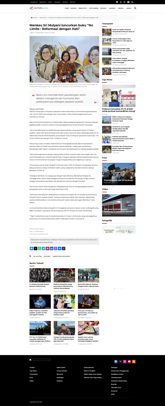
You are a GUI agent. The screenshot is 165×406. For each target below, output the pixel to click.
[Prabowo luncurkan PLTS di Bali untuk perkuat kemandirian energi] (118, 96)
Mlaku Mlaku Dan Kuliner (93, 374)
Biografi (47, 256)
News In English (89, 371)
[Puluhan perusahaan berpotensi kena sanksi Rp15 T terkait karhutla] (106, 139)
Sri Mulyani (37, 256)
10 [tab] (132, 218)
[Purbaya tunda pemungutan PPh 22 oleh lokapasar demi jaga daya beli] (64, 328)
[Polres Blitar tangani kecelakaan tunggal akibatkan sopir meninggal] (106, 61)
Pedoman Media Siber (119, 381)
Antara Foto (42, 2)
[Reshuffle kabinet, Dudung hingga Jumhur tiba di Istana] (88, 275)
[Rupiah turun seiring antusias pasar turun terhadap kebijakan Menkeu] (88, 328)
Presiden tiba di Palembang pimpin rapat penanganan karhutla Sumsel (122, 148)
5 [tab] (124, 187)
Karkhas (120, 8)
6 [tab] (120, 218)
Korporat (114, 391)
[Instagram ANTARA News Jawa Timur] (124, 2)
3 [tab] (119, 187)
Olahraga (112, 8)
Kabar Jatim (82, 8)
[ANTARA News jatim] (39, 8)
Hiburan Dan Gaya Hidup (93, 377)
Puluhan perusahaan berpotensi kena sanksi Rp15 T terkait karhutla (123, 139)
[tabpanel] (118, 174)
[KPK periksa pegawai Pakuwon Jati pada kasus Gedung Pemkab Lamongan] (106, 71)
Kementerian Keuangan (61, 256)
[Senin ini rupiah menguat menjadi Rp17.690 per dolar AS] (106, 32)
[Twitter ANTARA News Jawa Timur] (121, 2)
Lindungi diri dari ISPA (114, 282)
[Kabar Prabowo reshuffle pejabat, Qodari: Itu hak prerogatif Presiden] (40, 301)
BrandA (113, 384)
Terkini (50, 2)
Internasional (89, 367)
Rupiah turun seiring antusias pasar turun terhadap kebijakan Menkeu (88, 339)
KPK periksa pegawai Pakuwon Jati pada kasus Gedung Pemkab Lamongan (123, 70)
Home (67, 8)
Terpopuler (57, 2)
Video (105, 189)
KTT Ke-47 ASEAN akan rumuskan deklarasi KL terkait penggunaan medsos (40, 339)
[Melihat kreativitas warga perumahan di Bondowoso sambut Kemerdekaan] (64, 275)
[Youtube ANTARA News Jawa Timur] (128, 2)
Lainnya (128, 8)
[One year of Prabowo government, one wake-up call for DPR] (88, 301)
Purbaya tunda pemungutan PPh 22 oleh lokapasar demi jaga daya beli (64, 339)
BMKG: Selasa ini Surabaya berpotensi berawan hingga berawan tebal (122, 119)
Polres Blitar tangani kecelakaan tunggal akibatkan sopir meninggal (123, 60)
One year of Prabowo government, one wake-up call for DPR (87, 313)
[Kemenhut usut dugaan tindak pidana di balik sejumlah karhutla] (106, 129)
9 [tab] (129, 218)
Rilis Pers (72, 2)
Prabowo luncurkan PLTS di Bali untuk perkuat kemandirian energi (118, 110)
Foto (104, 158)
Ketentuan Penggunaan (120, 371)
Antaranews (33, 2)
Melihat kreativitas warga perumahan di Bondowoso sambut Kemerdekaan (63, 286)
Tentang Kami (116, 377)
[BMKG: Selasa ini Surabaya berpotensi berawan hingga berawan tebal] (106, 120)
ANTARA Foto (116, 387)
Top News (65, 2)
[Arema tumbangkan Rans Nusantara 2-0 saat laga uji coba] (106, 41)
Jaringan (114, 367)
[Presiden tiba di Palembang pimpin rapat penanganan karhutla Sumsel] (106, 149)
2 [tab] (116, 187)
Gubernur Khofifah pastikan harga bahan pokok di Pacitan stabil (64, 313)
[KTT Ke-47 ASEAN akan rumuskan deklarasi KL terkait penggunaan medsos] (40, 328)
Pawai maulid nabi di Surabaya (118, 180)
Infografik (107, 220)
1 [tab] (113, 187)
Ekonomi (103, 8)
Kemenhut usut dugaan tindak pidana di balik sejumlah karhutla (121, 129)
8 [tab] (126, 218)
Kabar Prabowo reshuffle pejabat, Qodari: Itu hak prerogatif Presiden (39, 313)
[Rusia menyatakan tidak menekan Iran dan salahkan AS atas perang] (106, 51)
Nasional (74, 8)
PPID (113, 394)
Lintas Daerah (93, 8)
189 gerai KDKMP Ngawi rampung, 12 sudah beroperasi (118, 210)
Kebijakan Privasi (117, 374)
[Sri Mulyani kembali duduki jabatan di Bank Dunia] (40, 275)
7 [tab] (123, 218)
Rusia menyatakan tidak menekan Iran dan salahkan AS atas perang (123, 51)
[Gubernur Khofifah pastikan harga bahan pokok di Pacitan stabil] (64, 301)
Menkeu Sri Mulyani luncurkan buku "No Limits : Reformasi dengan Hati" (73, 17)
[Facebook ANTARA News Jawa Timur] (117, 2)
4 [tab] (122, 187)
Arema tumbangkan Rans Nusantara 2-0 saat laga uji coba (122, 41)
